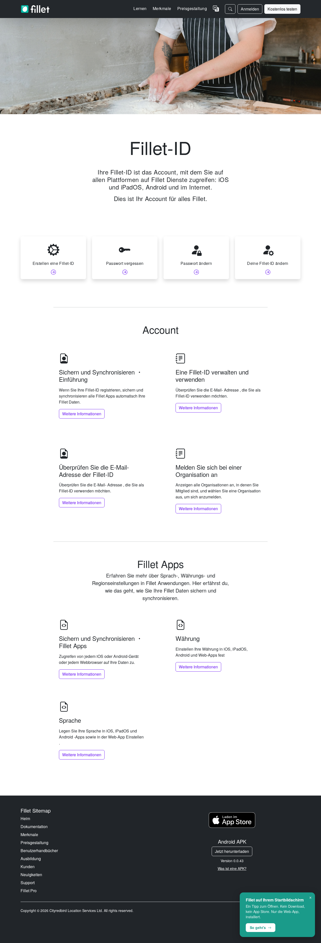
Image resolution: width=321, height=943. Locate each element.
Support (28, 882)
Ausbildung (31, 858)
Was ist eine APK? (232, 868)
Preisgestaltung (192, 8)
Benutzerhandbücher (39, 850)
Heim (25, 818)
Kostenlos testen (282, 9)
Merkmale (29, 834)
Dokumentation (34, 826)
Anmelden (250, 9)
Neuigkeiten (31, 874)
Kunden (28, 866)
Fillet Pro (29, 890)
